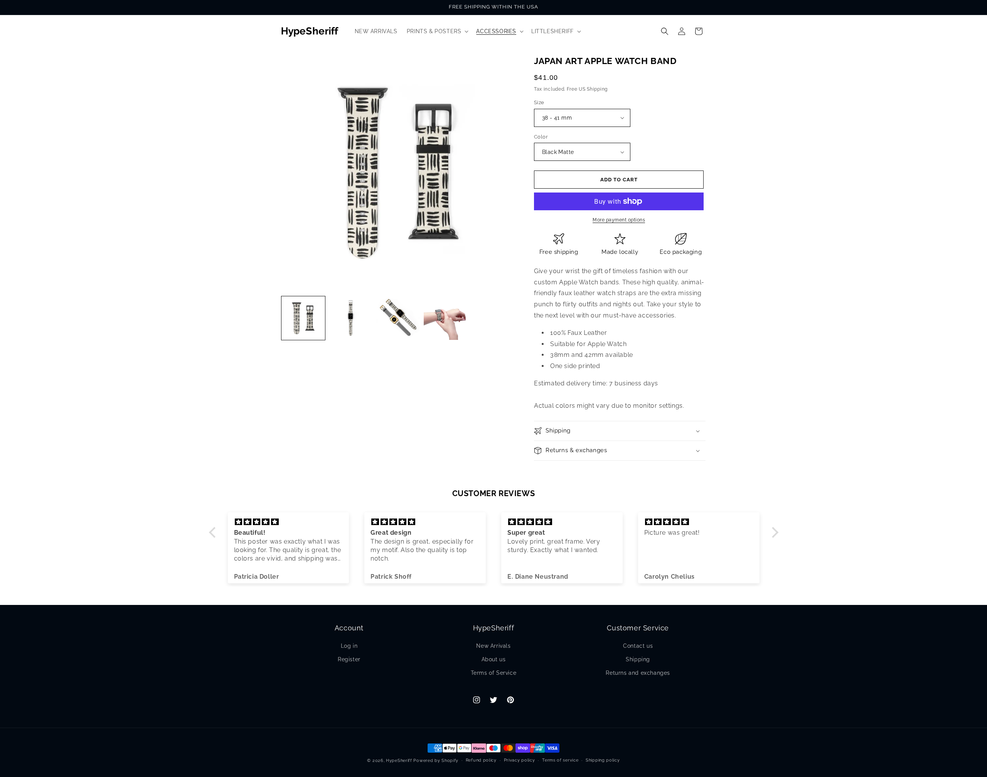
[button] (437, 31)
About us (494, 659)
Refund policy (481, 760)
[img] (288, 522)
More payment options (619, 220)
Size (539, 102)
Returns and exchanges (638, 673)
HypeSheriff (399, 760)
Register (349, 659)
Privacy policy (519, 760)
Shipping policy (603, 760)
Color (541, 137)
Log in (349, 646)
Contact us (638, 646)
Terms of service (560, 760)
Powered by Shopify (435, 760)
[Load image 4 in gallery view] (445, 318)
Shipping (638, 659)
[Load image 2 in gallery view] (350, 318)
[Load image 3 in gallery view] (398, 318)
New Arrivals (493, 646)
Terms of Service (494, 673)
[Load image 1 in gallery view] (303, 318)
